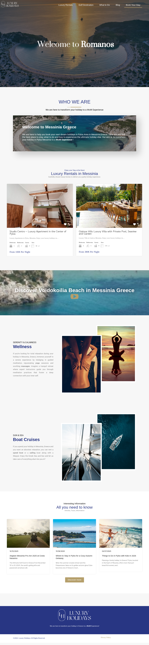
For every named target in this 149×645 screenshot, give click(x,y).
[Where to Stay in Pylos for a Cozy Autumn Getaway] (74, 547)
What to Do (104, 5)
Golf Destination (86, 5)
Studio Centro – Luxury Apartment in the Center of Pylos (38, 232)
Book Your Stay (133, 5)
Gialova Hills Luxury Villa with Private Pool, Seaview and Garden (107, 232)
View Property (39, 219)
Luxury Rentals (65, 5)
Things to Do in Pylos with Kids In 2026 (119, 556)
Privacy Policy (106, 637)
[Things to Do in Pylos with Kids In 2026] (120, 547)
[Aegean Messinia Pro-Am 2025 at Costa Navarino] (28, 547)
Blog (118, 5)
